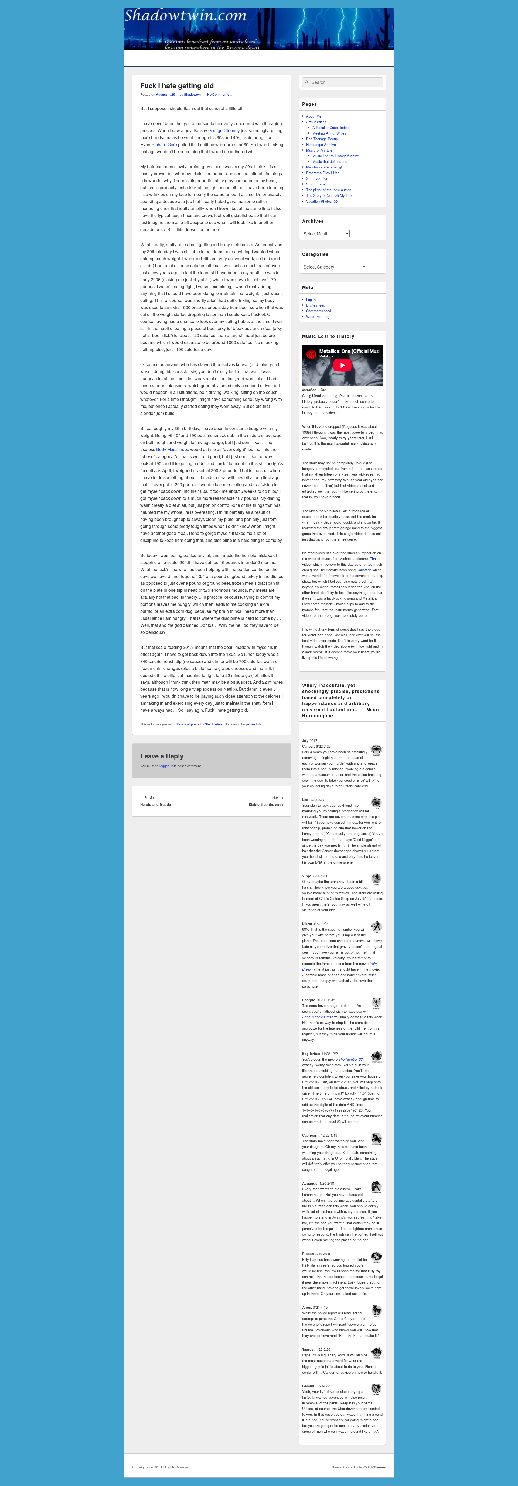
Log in (311, 299)
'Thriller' (375, 558)
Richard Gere (164, 144)
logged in (166, 765)
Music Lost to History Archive (335, 155)
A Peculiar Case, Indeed (331, 127)
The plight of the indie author (328, 189)
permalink (253, 724)
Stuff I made (315, 184)
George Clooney (224, 130)
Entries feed (315, 305)
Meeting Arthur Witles (329, 133)
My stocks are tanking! (324, 167)
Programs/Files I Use (322, 172)
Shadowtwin (193, 94)
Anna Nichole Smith (317, 1016)
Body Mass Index (173, 449)
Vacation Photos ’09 (322, 201)
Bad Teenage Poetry (322, 138)
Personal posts (188, 724)
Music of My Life (319, 150)
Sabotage (364, 569)
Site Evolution (317, 178)
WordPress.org (317, 316)
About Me (313, 116)
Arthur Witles (316, 121)
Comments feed (318, 310)
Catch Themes (374, 1467)
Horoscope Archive (321, 144)
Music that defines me (329, 161)
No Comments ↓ (220, 94)
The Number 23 (351, 1059)
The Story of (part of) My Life (329, 195)
